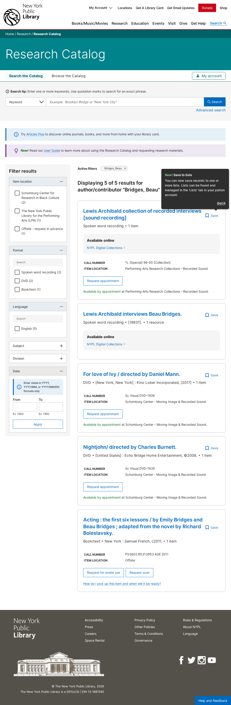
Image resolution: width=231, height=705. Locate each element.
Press (89, 627)
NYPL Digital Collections (104, 248)
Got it (221, 203)
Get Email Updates (181, 8)
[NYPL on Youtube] (212, 660)
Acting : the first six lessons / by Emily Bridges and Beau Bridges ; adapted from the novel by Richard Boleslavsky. (143, 526)
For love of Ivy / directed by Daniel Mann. (131, 374)
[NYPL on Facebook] (181, 660)
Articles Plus (35, 134)
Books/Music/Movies (90, 23)
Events (158, 23)
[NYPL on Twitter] (191, 660)
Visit (172, 23)
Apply (38, 424)
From (16, 399)
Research (120, 23)
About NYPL (192, 627)
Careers (90, 634)
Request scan (139, 572)
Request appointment (103, 281)
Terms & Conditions (148, 634)
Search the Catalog (26, 76)
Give (183, 23)
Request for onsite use (103, 572)
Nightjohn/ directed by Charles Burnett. (129, 447)
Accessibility (94, 620)
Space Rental (94, 640)
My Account (98, 8)
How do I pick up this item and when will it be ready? (122, 584)
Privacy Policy (144, 620)
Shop (223, 8)
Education (140, 23)
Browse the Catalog (68, 76)
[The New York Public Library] (23, 15)
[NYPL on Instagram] (202, 660)
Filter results (23, 171)
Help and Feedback (213, 701)
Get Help (198, 23)
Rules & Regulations (197, 620)
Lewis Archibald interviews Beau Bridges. (132, 314)
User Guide (52, 150)
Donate (207, 8)
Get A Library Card (150, 8)
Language (190, 634)
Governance (143, 640)
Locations (125, 8)
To (40, 399)
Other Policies (144, 627)
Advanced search (211, 110)
